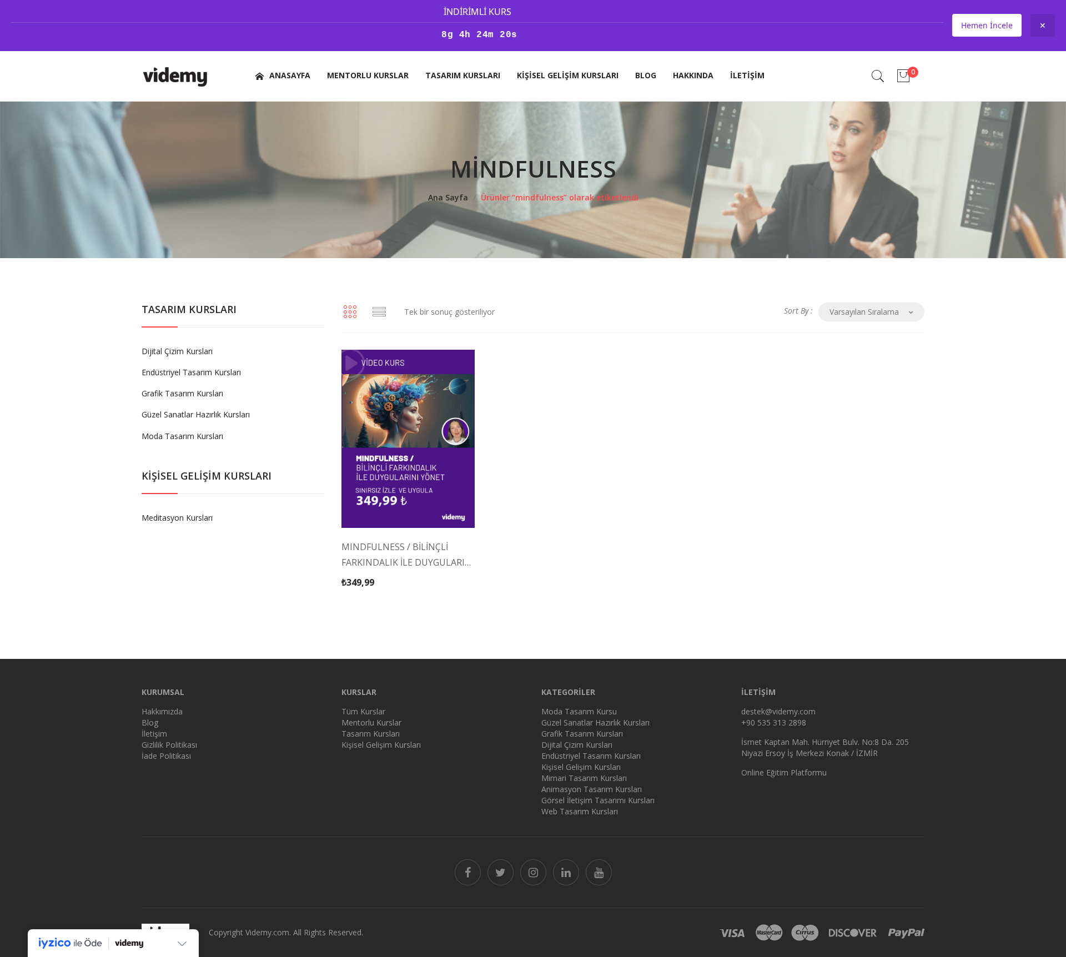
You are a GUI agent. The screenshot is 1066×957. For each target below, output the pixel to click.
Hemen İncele (987, 25)
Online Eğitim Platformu (784, 772)
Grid (349, 312)
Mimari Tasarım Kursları (584, 778)
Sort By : (798, 310)
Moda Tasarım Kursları (182, 436)
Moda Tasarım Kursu (579, 711)
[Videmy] (175, 75)
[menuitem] (281, 76)
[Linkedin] (566, 872)
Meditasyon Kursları (177, 517)
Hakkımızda (162, 711)
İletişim (154, 733)
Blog (150, 722)
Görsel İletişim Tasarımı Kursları (598, 800)
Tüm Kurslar (363, 711)
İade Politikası (166, 756)
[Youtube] (599, 872)
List (379, 312)
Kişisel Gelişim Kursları (381, 744)
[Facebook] (468, 872)
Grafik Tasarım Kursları (182, 393)
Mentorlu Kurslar (371, 722)
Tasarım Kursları (370, 733)
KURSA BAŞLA (396, 564)
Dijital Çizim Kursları (177, 351)
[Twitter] (500, 872)
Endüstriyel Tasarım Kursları (191, 372)
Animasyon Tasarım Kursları (591, 789)
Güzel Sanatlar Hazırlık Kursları (196, 414)
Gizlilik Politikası (169, 744)
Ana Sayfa (448, 197)
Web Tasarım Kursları (579, 811)
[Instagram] (533, 872)
